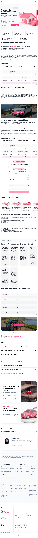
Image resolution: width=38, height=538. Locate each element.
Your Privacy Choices (18, 517)
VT (16, 471)
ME (4, 469)
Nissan (25, 485)
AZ (3, 468)
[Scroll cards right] (35, 74)
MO (7, 469)
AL (1, 468)
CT (7, 468)
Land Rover (16, 485)
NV (1, 471)
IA (11, 468)
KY (16, 468)
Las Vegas (27, 471)
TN (11, 471)
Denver (21, 474)
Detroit (27, 466)
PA (7, 471)
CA (4, 468)
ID (12, 468)
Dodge (20, 488)
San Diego (33, 471)
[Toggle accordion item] (35, 240)
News (15, 511)
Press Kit (16, 513)
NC (11, 469)
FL (9, 468)
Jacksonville (27, 469)
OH (4, 471)
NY (2, 471)
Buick (11, 485)
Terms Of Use (28, 511)
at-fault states (8, 335)
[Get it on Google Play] (24, 525)
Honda (11, 493)
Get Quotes (16, 25)
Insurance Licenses (29, 515)
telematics (13, 260)
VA (15, 471)
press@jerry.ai (8, 528)
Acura (20, 485)
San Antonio (33, 469)
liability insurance (27, 217)
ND (12, 469)
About (27, 510)
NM (17, 469)
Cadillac (11, 486)
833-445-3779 (6, 512)
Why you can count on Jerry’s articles (8, 431)
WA (17, 471)
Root (6, 488)
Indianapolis (4, 294)
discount (28, 102)
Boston (21, 469)
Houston (27, 468)
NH (14, 469)
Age (9, 171)
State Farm (7, 489)
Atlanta (21, 466)
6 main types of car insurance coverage (14, 336)
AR (2, 468)
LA (17, 468)
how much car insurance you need (11, 337)
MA (1, 469)
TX (12, 477)
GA (10, 468)
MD (3, 469)
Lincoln (16, 488)
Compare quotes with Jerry (19, 161)
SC (9, 471)
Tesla (15, 491)
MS (9, 469)
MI (5, 469)
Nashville (27, 474)
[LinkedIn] (19, 527)
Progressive (7, 486)
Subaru (25, 486)
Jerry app (8, 513)
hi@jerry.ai (5, 526)
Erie (1, 489)
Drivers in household (22, 171)
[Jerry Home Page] (3, 1)
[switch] (28, 175)
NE (13, 469)
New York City (33, 466)
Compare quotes (19, 112)
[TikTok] (23, 527)
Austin (21, 468)
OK (5, 471)
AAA (25, 74)
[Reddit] (25, 527)
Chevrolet (11, 488)
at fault (31, 257)
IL (13, 468)
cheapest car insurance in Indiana (16, 124)
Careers (16, 515)
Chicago (21, 471)
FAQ (15, 510)
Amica (2, 488)
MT (10, 469)
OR (6, 471)
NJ (16, 469)
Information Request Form (5, 532)
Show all (32, 474)
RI (8, 471)
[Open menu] (36, 2)
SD (10, 471)
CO (6, 468)
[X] (17, 527)
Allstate (2, 486)
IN (11, 476)
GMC (11, 491)
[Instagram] (15, 527)
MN (6, 469)
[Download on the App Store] (18, 525)
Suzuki (25, 488)
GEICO (2, 491)
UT (14, 471)
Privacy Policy (28, 513)
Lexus (16, 486)
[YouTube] (21, 527)
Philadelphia (33, 468)
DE (8, 468)
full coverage (14, 46)
